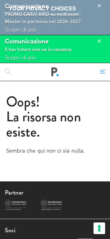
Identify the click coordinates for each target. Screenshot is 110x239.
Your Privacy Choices (42, 8)
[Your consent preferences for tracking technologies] (99, 228)
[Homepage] (55, 72)
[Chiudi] (99, 6)
